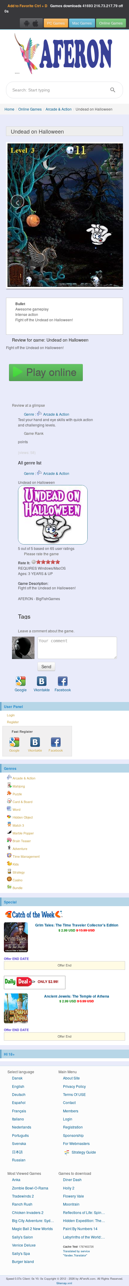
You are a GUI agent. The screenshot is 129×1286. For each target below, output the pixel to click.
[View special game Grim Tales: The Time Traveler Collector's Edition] (16, 937)
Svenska (19, 1143)
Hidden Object (22, 817)
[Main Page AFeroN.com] (64, 54)
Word (16, 809)
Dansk (17, 1077)
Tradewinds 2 (23, 1195)
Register (13, 722)
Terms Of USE (74, 1094)
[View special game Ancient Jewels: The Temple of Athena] (16, 1008)
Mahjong (18, 786)
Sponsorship (73, 1135)
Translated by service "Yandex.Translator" (76, 1253)
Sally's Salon (22, 1236)
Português (20, 1135)
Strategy (18, 872)
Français (19, 1110)
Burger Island (23, 1261)
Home (9, 108)
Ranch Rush (22, 1204)
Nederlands (21, 1126)
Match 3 (18, 825)
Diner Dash (72, 1179)
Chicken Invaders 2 (28, 1212)
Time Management (26, 856)
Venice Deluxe (24, 1244)
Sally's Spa (21, 1253)
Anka (16, 1179)
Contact (69, 1102)
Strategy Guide (83, 1152)
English (18, 1086)
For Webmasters (76, 1143)
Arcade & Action (59, 108)
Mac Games (82, 22)
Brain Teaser (21, 841)
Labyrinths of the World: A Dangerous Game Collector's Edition (86, 1236)
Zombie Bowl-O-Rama (30, 1187)
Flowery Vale (73, 1195)
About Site (71, 1077)
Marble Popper (23, 833)
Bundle (17, 888)
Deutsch (19, 1094)
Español (19, 1102)
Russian (19, 1159)
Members (70, 1110)
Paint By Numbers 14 (80, 1228)
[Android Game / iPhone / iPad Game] (31, 23)
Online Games (111, 22)
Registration (73, 1126)
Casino (17, 880)
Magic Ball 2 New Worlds (32, 1228)
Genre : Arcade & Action (46, 414)
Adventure (19, 848)
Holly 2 (68, 1187)
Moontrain (71, 1204)
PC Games (56, 22)
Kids (15, 864)
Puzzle (17, 794)
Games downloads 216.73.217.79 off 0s (63, 8)
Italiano (18, 1118)
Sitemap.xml (64, 1283)
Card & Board (22, 801)
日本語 (17, 1151)
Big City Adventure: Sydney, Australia (35, 1220)
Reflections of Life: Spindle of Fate (86, 1212)
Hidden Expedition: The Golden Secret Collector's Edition (86, 1220)
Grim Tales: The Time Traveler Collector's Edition (76, 925)
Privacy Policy (74, 1086)
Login (11, 715)
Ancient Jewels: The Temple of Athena (76, 996)
